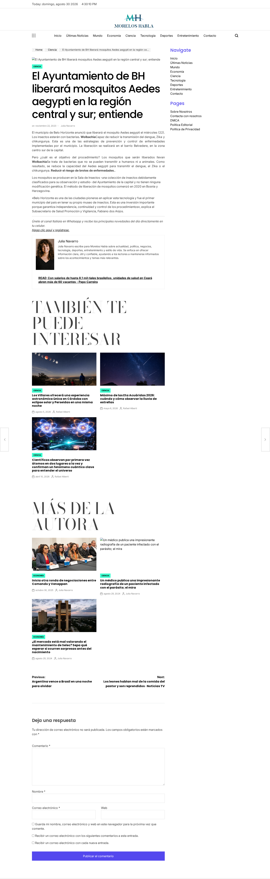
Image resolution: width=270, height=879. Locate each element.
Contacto (210, 35)
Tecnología (148, 35)
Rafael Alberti (63, 411)
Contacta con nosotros (185, 116)
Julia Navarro (68, 125)
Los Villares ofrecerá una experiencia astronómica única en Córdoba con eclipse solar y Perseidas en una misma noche (62, 400)
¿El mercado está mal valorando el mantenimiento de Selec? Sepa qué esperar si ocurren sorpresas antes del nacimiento (61, 647)
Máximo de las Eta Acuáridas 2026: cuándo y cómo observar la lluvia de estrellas (128, 398)
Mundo (97, 35)
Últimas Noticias (77, 35)
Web (104, 808)
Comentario (41, 746)
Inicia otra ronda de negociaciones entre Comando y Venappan (64, 582)
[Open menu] (34, 35)
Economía (114, 35)
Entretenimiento (188, 35)
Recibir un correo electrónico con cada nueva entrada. (72, 843)
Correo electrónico (46, 808)
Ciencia (130, 35)
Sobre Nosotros (181, 111)
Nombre (38, 791)
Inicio (58, 35)
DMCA (174, 120)
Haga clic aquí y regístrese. (50, 230)
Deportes (166, 35)
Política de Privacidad (185, 129)
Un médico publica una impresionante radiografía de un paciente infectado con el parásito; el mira (130, 583)
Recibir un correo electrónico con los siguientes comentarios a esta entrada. (86, 836)
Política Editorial (181, 125)
